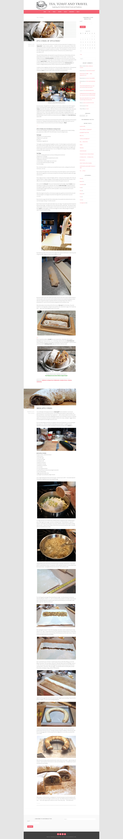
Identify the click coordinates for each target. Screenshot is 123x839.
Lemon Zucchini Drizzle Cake (88, 102)
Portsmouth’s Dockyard (90, 70)
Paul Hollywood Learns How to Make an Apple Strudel (56, 375)
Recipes (59, 11)
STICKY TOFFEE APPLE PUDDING (86, 163)
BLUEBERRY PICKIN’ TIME (84, 132)
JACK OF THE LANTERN (90, 78)
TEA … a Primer (82, 170)
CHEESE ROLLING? (83, 150)
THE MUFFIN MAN (92, 95)
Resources (71, 11)
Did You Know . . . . (83, 160)
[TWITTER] (60, 834)
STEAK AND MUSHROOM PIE (88, 90)
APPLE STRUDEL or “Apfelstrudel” (48, 41)
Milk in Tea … (82, 135)
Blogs (65, 11)
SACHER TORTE (82, 126)
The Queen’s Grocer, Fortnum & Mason (87, 154)
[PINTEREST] (63, 834)
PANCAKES (82, 147)
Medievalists (57, 380)
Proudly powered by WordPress (54, 836)
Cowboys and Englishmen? (85, 138)
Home (44, 11)
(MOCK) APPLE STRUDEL (44, 408)
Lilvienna (70, 380)
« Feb (81, 54)
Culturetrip (39, 381)
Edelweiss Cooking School (48, 380)
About (78, 11)
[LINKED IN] (65, 834)
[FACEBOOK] (58, 834)
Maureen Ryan (82, 73)
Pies (80, 187)
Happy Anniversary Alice (87, 99)
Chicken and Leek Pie (89, 87)
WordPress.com (72, 836)
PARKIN (81, 144)
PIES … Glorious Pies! (84, 141)
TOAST (87, 105)
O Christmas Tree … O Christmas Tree (86, 157)
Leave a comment (31, 413)
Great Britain (82, 184)
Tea (49, 11)
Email (81, 21)
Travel (54, 11)
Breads (81, 181)
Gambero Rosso (63, 380)
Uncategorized (82, 202)
